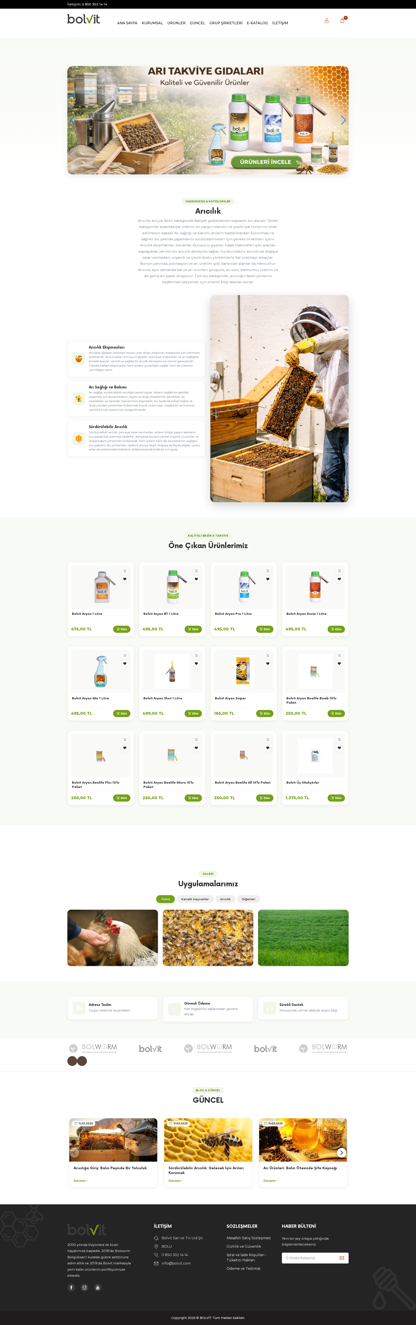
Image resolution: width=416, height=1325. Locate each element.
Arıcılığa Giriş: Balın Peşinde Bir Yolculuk (110, 1168)
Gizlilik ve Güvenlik (244, 1246)
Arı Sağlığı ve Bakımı (108, 387)
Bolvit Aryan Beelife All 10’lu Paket (243, 782)
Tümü (165, 899)
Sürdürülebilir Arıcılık (108, 427)
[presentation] (72, 1061)
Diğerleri (248, 899)
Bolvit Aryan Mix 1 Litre (90, 698)
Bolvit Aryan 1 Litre (87, 614)
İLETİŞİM (280, 23)
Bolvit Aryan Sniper (230, 698)
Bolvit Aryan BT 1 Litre (161, 614)
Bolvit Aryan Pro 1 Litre (233, 614)
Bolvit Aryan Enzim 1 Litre (306, 614)
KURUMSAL (152, 23)
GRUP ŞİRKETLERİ (226, 23)
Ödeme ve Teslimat (244, 1269)
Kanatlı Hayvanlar (195, 899)
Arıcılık (225, 899)
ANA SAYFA (127, 23)
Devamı (80, 1180)
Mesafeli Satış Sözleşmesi (249, 1238)
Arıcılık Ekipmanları (107, 347)
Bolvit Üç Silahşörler (302, 782)
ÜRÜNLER (176, 23)
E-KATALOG (257, 23)
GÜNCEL (197, 23)
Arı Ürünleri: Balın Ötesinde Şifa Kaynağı (300, 1168)
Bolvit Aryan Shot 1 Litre (162, 698)
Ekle (124, 629)
